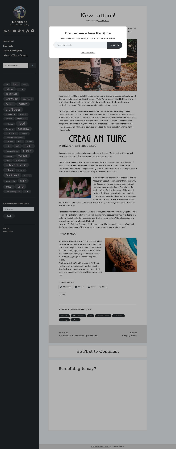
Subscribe (114, 45)
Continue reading (88, 52)
